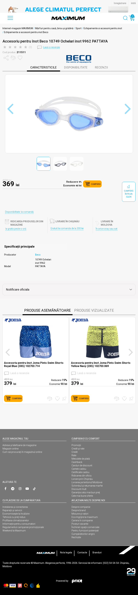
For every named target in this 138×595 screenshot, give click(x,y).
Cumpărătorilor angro (83, 534)
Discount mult (79, 489)
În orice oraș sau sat (106, 228)
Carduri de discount (82, 465)
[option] (69, 9)
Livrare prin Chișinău (82, 479)
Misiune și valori (80, 513)
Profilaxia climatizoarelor (16, 520)
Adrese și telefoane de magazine (19, 445)
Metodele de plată (81, 458)
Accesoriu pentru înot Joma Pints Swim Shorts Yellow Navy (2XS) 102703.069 (100, 364)
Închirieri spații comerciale (85, 527)
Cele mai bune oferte (82, 495)
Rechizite (76, 537)
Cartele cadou (79, 469)
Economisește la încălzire (16, 513)
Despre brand (79, 510)
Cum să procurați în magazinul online (22, 452)
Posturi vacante (80, 523)
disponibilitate (76, 67)
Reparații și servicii (12, 510)
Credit (75, 452)
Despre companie (81, 507)
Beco (38, 254)
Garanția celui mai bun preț (86, 492)
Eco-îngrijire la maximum (85, 517)
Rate (74, 455)
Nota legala (66, 552)
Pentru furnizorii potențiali (85, 530)
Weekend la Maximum (14, 530)
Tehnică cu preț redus (14, 517)
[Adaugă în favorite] (57, 398)
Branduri (97, 552)
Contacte (82, 552)
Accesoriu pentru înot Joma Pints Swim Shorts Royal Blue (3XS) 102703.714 (33, 364)
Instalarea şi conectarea (15, 507)
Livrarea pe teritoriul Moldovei (87, 482)
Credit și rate (78, 448)
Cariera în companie (82, 520)
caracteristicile (43, 67)
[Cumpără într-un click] (63, 398)
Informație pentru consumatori (19, 523)
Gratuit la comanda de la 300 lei (66, 228)
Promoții (76, 445)
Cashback (77, 462)
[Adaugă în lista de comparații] (49, 398)
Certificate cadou (80, 472)
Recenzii (101, 67)
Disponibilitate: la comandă (19, 211)
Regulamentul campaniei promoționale (23, 527)
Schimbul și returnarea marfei (87, 485)
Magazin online (11, 448)
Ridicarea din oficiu (82, 475)
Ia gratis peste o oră (15, 228)
